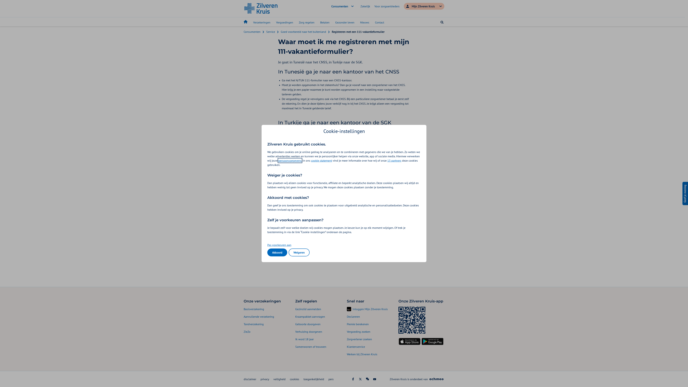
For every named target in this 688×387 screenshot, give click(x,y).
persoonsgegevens (290, 160)
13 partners (394, 160)
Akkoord (277, 252)
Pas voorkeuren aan (279, 245)
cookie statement (321, 160)
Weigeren (299, 252)
